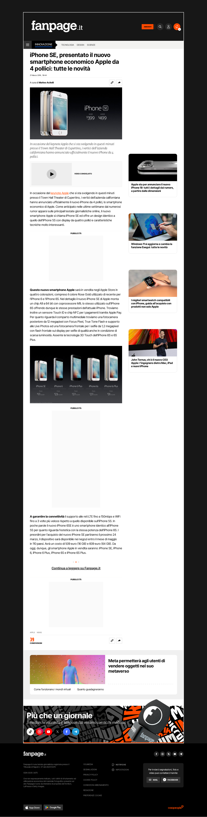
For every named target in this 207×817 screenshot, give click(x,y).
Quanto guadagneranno (90, 689)
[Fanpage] (34, 754)
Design (80, 45)
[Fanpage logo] (53, 26)
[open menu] (27, 45)
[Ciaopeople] (176, 808)
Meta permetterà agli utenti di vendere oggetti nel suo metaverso (136, 666)
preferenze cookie (92, 795)
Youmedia (88, 764)
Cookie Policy (90, 780)
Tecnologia (67, 45)
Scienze (91, 45)
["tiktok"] (30, 731)
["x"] (57, 731)
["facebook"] (66, 731)
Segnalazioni (90, 769)
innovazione (43, 44)
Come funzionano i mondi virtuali (52, 689)
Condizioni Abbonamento (96, 785)
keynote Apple (60, 193)
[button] (119, 82)
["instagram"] (39, 731)
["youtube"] (48, 731)
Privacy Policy (90, 774)
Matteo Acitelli (46, 82)
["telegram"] (75, 731)
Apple (32, 632)
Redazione (88, 790)
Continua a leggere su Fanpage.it (76, 568)
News (39, 632)
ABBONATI (147, 27)
